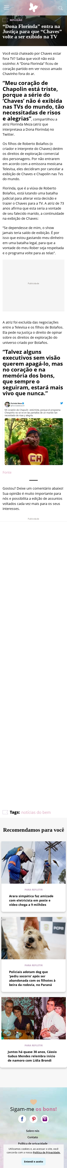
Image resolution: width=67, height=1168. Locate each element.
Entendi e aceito (33, 1161)
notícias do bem (36, 812)
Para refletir (34, 889)
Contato (32, 1137)
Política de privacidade (32, 1143)
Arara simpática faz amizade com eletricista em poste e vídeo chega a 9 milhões (31, 900)
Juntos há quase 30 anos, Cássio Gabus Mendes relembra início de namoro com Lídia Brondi (32, 1056)
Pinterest (33, 1119)
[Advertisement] (33, 655)
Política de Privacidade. (46, 1152)
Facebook (22, 1119)
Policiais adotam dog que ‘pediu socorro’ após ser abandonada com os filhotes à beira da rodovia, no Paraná (32, 978)
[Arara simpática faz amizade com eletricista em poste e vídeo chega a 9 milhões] (33, 862)
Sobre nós (32, 1131)
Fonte (7, 472)
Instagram (45, 1119)
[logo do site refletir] (33, 8)
